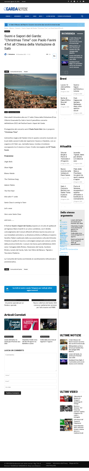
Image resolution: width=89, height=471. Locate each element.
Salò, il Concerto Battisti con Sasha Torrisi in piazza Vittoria (65, 191)
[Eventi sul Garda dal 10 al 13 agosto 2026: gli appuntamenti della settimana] (64, 255)
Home (6, 28)
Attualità (65, 146)
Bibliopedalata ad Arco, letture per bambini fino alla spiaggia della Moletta (74, 49)
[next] (82, 24)
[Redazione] (5, 54)
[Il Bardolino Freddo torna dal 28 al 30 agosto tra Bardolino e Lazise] (30, 324)
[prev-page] (63, 72)
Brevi (63, 78)
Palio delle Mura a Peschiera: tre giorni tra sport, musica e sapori (79, 174)
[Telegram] (74, 1)
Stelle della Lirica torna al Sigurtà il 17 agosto (77, 234)
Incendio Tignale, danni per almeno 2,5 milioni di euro (79, 157)
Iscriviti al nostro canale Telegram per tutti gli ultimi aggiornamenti (32, 289)
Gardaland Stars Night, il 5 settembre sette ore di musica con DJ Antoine (76, 362)
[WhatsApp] (21, 65)
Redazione (12, 54)
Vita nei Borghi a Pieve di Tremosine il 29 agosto (65, 157)
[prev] (79, 24)
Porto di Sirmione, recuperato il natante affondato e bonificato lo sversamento (79, 192)
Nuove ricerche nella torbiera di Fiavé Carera (66, 172)
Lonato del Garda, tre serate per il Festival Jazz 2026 (12, 341)
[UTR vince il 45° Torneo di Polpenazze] (66, 422)
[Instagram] (71, 1)
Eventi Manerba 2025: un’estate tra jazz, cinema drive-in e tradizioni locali (79, 429)
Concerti (17, 28)
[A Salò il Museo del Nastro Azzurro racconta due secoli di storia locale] (65, 39)
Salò (6, 112)
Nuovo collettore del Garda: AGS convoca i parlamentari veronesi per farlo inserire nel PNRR (45, 305)
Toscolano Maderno (14, 112)
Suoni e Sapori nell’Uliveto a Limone (78, 88)
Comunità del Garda (16, 71)
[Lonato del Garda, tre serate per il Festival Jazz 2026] (12, 324)
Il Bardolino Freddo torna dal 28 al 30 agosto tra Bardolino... (77, 228)
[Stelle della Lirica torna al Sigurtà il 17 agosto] (48, 324)
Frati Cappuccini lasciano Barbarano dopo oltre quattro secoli (78, 104)
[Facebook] (68, 1)
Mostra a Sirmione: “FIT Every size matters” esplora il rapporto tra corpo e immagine (79, 411)
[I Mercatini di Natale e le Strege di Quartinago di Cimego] (66, 399)
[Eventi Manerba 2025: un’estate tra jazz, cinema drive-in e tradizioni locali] (66, 428)
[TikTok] (77, 1)
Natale (26, 71)
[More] (26, 65)
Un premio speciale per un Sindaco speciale (14, 304)
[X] (80, 1)
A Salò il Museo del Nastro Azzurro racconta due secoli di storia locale (34, 25)
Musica (11, 28)
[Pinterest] (16, 65)
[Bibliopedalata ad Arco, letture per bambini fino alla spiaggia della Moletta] (65, 47)
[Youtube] (83, 1)
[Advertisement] (60, 9)
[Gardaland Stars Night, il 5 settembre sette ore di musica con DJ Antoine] (65, 63)
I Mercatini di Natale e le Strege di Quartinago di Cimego (78, 400)
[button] (82, 16)
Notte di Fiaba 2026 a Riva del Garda (65, 101)
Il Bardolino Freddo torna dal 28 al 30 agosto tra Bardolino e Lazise (29, 341)
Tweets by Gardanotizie (69, 249)
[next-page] (66, 72)
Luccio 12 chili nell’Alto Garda (65, 87)
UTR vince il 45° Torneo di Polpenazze (78, 421)
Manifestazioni (9, 336)
